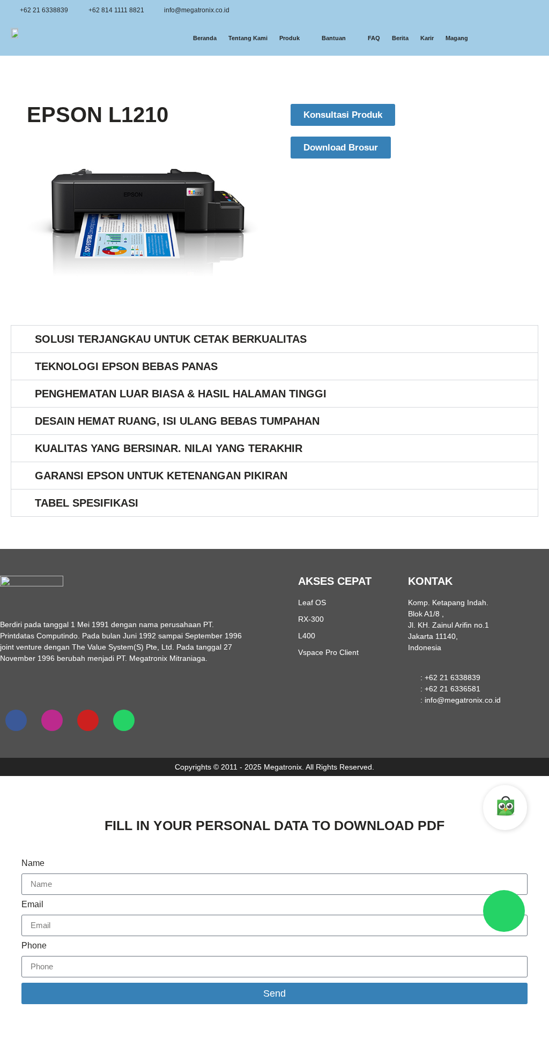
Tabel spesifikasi (86, 503)
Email (32, 904)
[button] (274, 339)
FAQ (374, 38)
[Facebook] (16, 720)
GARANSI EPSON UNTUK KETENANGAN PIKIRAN (161, 475)
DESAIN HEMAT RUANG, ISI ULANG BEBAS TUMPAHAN (177, 421)
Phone (34, 945)
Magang (457, 38)
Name (32, 863)
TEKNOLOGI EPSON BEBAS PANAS (126, 366)
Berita (400, 38)
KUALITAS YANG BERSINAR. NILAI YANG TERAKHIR (168, 448)
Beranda (205, 38)
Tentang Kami (248, 38)
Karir (427, 38)
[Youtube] (88, 720)
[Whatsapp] (124, 720)
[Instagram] (52, 720)
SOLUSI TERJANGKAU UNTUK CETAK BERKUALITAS (171, 339)
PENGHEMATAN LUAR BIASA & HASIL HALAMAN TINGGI (181, 394)
